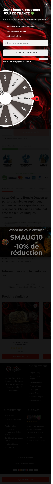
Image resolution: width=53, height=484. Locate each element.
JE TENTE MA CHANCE (25, 52)
